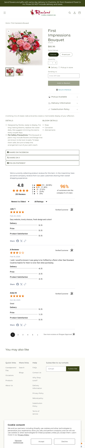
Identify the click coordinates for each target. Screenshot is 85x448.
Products (9, 380)
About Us (9, 385)
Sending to (56, 72)
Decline (64, 441)
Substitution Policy (37, 404)
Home (8, 23)
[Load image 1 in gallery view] (10, 72)
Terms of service (36, 412)
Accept (41, 441)
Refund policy (38, 398)
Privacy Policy (23, 435)
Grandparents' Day (11, 369)
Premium (66, 55)
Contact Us (37, 373)
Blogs (21, 373)
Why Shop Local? (37, 379)
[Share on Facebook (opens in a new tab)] (17, 241)
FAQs (35, 368)
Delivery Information (37, 386)
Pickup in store (67, 67)
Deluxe (53, 55)
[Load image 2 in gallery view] (19, 72)
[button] (4, 12)
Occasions (10, 375)
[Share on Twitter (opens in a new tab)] (21, 241)
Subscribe (72, 369)
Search (21, 368)
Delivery (54, 67)
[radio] (42, 185)
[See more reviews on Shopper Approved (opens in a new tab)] (25, 241)
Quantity (51, 59)
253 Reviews (23, 194)
